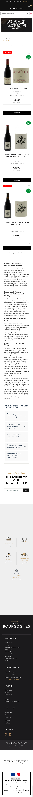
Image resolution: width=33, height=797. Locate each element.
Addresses (7, 720)
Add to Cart (17, 112)
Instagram (6, 734)
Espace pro (24, 1)
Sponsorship (8, 656)
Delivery (7, 645)
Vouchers (7, 723)
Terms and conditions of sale (12, 647)
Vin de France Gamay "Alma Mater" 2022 (17, 223)
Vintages (7, 699)
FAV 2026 (7, 661)
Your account (10, 708)
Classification (8, 690)
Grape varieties (9, 697)
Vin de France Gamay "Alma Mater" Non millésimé (17, 155)
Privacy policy (8, 651)
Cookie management (11, 658)
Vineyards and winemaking (12, 701)
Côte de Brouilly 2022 (17, 89)
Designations (8, 694)
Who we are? (8, 654)
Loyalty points (8, 642)
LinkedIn (10, 734)
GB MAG (18, 1)
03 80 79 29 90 (11, 1)
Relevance (25, 46)
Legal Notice (8, 649)
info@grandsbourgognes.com (13, 677)
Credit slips (8, 717)
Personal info (8, 712)
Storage (7, 692)
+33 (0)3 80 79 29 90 (13, 679)
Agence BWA (21, 747)
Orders (7, 715)
